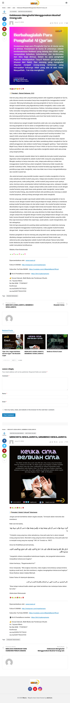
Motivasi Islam (30, 433)
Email (4, 402)
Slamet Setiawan (12, 296)
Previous (7, 360)
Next (13, 360)
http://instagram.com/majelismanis (34, 265)
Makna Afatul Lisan (54, 352)
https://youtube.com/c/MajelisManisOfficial (44, 269)
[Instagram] (40, 689)
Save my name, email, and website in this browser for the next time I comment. (29, 410)
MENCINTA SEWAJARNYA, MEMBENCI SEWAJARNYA (34, 353)
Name (4, 393)
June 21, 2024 (19, 22)
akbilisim (49, 698)
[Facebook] (30, 689)
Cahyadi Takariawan (13, 639)
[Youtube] (35, 689)
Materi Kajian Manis (25, 11)
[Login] (66, 2)
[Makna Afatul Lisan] (57, 341)
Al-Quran (13, 11)
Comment (5, 376)
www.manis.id (30, 260)
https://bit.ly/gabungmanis (40, 274)
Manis (25, 698)
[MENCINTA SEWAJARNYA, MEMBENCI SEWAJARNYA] (35, 341)
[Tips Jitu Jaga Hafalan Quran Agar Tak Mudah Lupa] (12, 341)
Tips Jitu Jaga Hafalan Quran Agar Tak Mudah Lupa (11, 354)
